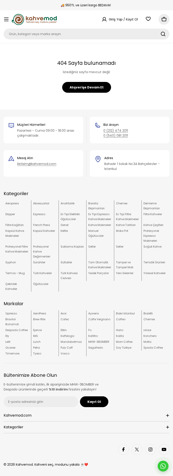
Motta (147, 342)
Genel (64, 225)
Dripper (10, 214)
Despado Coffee (16, 330)
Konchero (150, 336)
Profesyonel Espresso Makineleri (151, 236)
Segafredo (95, 348)
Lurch (37, 342)
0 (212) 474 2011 (115, 130)
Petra (36, 348)
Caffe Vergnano (99, 319)
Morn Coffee (124, 342)
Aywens (93, 313)
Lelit (7, 342)
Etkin (64, 330)
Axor (63, 313)
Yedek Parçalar (98, 273)
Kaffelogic (68, 336)
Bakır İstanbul (125, 313)
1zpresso (11, 313)
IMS (35, 336)
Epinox (37, 330)
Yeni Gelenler (124, 273)
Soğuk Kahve (152, 246)
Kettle (64, 231)
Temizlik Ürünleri (154, 262)
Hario (119, 330)
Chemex (121, 203)
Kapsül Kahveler (44, 231)
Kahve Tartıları (126, 225)
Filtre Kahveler (152, 214)
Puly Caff (67, 348)
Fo (89, 330)
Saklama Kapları (72, 246)
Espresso (39, 214)
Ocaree (10, 348)
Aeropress (12, 203)
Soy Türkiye (123, 348)
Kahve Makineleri (99, 225)
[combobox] (86, 34)
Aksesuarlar (41, 203)
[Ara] (163, 34)
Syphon (10, 262)
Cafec (65, 319)
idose (147, 330)
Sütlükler (66, 262)
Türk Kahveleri (42, 273)
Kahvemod (24, 464)
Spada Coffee (153, 348)
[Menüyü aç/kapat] (6, 19)
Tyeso (37, 353)
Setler (92, 246)
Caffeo (120, 319)
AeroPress (39, 313)
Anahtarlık (68, 203)
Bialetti (148, 313)
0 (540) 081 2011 (115, 135)
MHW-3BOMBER (98, 342)
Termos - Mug (15, 273)
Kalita (120, 336)
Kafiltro (93, 336)
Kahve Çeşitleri (153, 225)
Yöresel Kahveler (154, 273)
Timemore (12, 353)
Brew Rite (39, 319)
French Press (41, 225)
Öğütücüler (40, 284)
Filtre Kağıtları (14, 225)
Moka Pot (122, 231)
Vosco (65, 353)
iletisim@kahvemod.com (36, 164)
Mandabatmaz (71, 342)
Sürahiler (39, 262)
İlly (7, 336)
